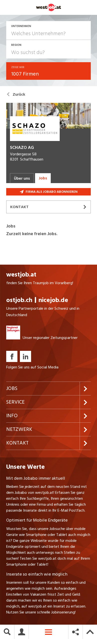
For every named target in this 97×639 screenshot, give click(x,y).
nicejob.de (53, 300)
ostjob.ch (19, 300)
